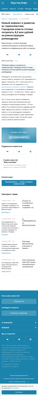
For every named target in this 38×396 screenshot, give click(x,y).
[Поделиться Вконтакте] (7, 54)
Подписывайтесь (20, 137)
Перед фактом (17, 14)
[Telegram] (19, 339)
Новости (13, 9)
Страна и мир (29, 14)
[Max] (30, 339)
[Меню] (35, 3)
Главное (5, 9)
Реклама (28, 9)
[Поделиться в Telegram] (19, 54)
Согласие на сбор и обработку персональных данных (19, 378)
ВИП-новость (6, 14)
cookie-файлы (15, 388)
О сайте (20, 9)
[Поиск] (3, 3)
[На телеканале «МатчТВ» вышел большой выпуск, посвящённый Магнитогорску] (29, 265)
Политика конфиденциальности (19, 375)
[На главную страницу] (19, 3)
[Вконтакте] (7, 339)
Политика (5, 234)
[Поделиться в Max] (30, 54)
